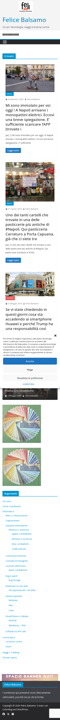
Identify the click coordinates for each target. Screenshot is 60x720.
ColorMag (7, 709)
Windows (13, 600)
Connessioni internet (16, 555)
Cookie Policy (28, 384)
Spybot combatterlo (22, 533)
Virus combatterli (20, 543)
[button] (55, 335)
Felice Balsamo (24, 19)
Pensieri (10, 298)
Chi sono (6, 501)
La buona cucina (14, 641)
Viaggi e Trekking (10, 652)
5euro (8, 646)
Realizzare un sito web (17, 586)
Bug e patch (12, 576)
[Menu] (4, 42)
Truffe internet (19, 548)
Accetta (30, 361)
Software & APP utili (16, 631)
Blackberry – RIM (17, 625)
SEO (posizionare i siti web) (22, 590)
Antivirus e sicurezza (19, 529)
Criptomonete (12, 520)
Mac (11, 605)
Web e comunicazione (17, 515)
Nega (30, 369)
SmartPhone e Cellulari (17, 616)
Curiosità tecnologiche (17, 560)
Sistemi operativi (14, 596)
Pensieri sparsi (9, 657)
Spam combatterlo (18, 570)
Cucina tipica (8, 637)
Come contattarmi (11, 506)
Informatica (8, 511)
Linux (11, 610)
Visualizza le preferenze (30, 378)
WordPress (22, 709)
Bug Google (14, 580)
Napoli (9, 94)
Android (12, 620)
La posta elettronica (16, 565)
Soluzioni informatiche (17, 525)
